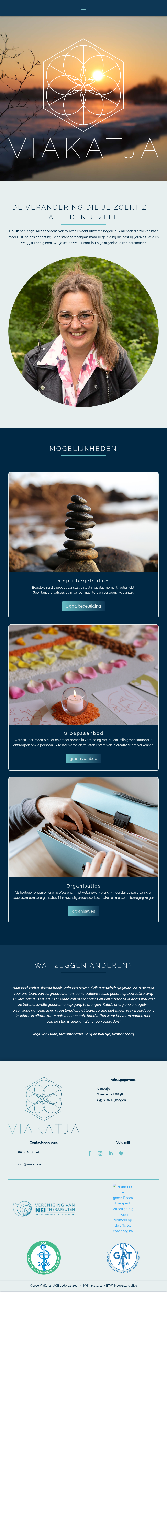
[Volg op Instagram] (100, 1153)
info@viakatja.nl (30, 1164)
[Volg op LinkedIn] (110, 1153)
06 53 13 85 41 (28, 1152)
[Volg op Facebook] (89, 1153)
